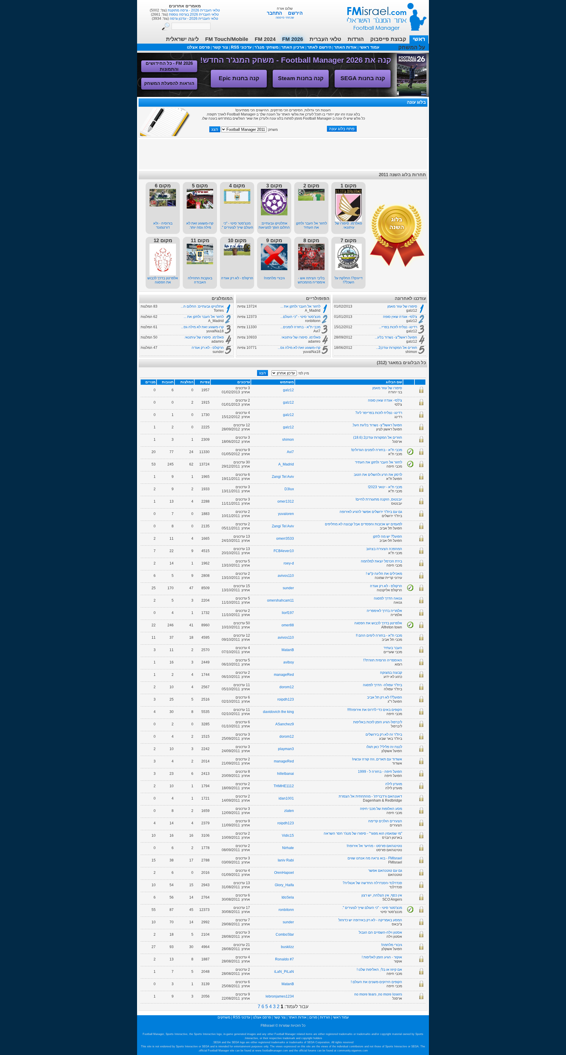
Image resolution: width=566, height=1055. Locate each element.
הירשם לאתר (319, 47)
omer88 (288, 625)
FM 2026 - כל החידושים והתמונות (169, 66)
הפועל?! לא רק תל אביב (384, 697)
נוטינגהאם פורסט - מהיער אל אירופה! (374, 846)
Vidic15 (288, 835)
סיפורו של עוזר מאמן (402, 306)
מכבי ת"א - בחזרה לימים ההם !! (379, 635)
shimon (288, 439)
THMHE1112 (284, 786)
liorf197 (288, 613)
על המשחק (411, 47)
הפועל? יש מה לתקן (387, 536)
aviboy (288, 662)
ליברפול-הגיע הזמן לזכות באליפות (377, 722)
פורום (313, 1017)
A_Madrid (286, 464)
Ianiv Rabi (286, 860)
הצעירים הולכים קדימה (385, 821)
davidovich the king (278, 712)
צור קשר (220, 47)
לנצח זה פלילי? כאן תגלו (384, 747)
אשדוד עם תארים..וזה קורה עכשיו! (377, 759)
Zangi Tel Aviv (283, 477)
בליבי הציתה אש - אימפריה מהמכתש (311, 280)
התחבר (275, 13)
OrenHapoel (284, 873)
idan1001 (286, 798)
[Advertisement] (283, 154)
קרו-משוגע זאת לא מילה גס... (299, 348)
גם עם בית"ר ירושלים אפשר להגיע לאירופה (371, 512)
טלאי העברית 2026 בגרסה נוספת (193, 14)
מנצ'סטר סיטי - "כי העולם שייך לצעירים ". (237, 225)
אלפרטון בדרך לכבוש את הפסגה (162, 280)
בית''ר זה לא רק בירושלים (384, 734)
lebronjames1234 (280, 996)
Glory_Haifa (284, 885)
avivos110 (286, 576)
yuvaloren (286, 514)
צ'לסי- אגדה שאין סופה (400, 317)
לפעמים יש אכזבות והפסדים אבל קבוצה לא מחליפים (363, 524)
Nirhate (288, 848)
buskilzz (287, 947)
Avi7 (290, 452)
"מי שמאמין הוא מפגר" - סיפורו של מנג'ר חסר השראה (363, 833)
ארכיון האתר (293, 47)
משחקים (224, 1017)
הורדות (356, 39)
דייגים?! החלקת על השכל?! (349, 280)
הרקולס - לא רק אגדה (237, 278)
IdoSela (288, 897)
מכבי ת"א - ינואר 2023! (385, 487)
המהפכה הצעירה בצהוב (384, 549)
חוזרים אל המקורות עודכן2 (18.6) (377, 437)
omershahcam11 (280, 600)
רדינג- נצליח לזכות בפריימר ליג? (378, 413)
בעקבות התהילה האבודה (200, 280)
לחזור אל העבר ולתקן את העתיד (311, 225)
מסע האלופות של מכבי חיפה (381, 809)
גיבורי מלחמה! (274, 278)
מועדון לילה (393, 784)
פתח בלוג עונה (342, 128)
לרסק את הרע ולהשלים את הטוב (378, 475)
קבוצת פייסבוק (388, 39)
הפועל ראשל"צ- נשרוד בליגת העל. (377, 425)
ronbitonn (286, 910)
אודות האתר (345, 47)
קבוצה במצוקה (391, 673)
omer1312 (285, 501)
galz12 (288, 390)
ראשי (419, 39)
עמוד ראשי (383, 14)
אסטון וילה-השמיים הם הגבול (380, 932)
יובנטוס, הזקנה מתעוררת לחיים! (379, 499)
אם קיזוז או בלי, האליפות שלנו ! (379, 970)
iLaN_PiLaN (284, 972)
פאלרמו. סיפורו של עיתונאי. (348, 225)
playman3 (286, 749)
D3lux (289, 489)
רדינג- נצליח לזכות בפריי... (398, 327)
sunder (288, 588)
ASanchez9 (284, 724)
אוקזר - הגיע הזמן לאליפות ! (382, 957)
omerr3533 (285, 538)
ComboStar (285, 934)
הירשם (295, 13)
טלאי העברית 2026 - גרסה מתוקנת (193, 10)
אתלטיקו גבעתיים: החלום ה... (202, 306)
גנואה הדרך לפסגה (388, 598)
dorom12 (286, 687)
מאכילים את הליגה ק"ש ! (384, 574)
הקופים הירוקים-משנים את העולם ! (376, 982)
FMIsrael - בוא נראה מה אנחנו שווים (375, 858)
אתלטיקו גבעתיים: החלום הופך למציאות (274, 225)
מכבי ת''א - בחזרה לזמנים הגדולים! (376, 450)
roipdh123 (285, 699)
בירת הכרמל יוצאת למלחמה (381, 561)
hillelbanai (285, 774)
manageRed (284, 675)
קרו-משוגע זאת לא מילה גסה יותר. (199, 225)
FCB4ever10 (284, 551)
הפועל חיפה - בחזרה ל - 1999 (380, 772)
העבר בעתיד (393, 648)
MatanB (288, 650)
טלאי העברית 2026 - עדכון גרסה (193, 18)
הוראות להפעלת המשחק (169, 83)
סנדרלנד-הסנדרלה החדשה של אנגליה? (372, 883)
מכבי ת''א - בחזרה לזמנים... (300, 327)
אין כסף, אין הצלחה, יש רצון (381, 895)
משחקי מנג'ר (266, 47)
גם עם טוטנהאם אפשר (385, 871)
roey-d (289, 563)
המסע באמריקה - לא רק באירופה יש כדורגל (370, 920)
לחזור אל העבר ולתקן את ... (300, 306)
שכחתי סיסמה (285, 17)
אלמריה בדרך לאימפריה (384, 611)
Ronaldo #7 (284, 959)
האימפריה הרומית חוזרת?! (382, 660)
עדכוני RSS (241, 47)
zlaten (289, 811)
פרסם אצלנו (198, 47)
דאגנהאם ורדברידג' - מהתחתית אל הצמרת (370, 796)
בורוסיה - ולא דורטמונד (162, 225)
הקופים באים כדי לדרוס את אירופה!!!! (374, 710)
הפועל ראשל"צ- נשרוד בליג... (396, 337)
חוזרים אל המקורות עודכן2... (396, 348)
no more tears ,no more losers (378, 994)
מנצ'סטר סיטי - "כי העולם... (300, 317)
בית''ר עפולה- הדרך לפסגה (382, 685)
